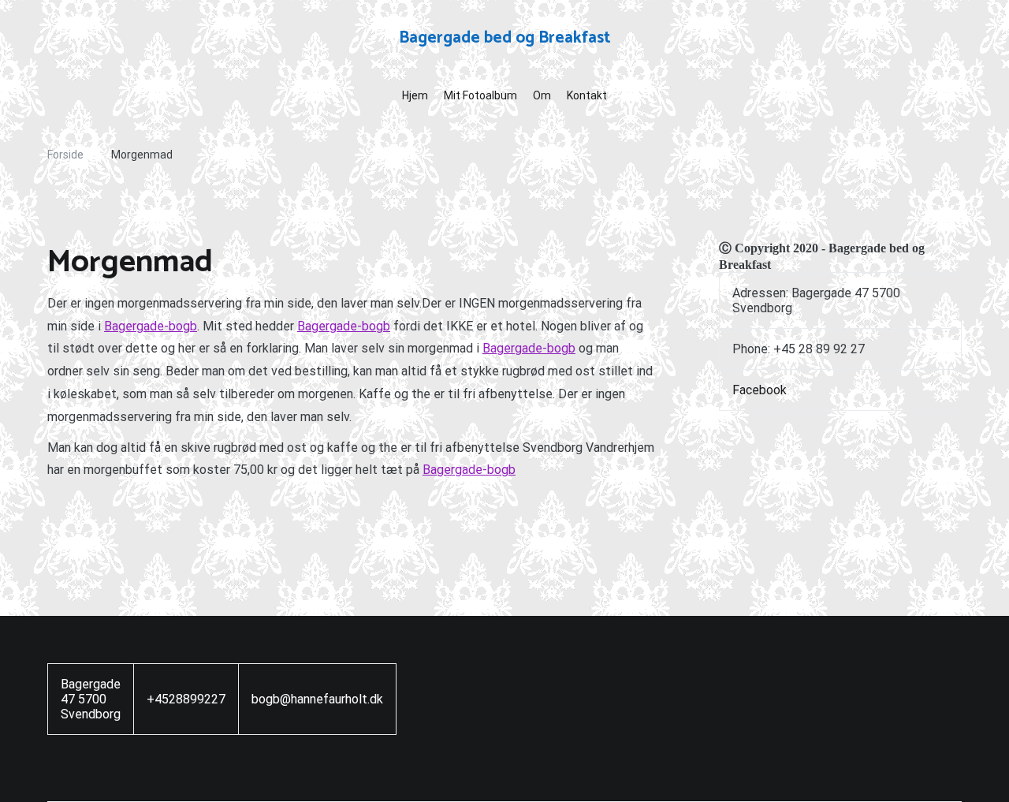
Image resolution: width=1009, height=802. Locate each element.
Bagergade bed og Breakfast (505, 37)
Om (542, 95)
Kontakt (587, 95)
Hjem (415, 95)
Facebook (759, 389)
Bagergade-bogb (150, 326)
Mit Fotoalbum (480, 95)
